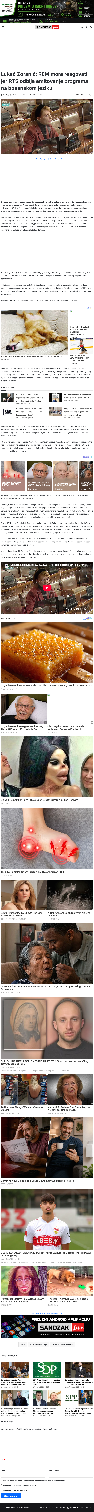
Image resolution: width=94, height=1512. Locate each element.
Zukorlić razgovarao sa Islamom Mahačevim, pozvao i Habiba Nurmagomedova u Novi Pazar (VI (15, 1411)
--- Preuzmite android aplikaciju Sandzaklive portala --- (47, 159)
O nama (80, 1508)
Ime (3, 1460)
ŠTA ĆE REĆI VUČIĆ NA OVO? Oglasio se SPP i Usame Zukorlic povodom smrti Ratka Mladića (29, 398)
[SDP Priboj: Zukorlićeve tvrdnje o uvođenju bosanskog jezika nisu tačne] (47, 1370)
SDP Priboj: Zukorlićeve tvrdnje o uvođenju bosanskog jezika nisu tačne (46, 1382)
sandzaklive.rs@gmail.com (66, 1508)
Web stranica (54, 1470)
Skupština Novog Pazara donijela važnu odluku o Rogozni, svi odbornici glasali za (78, 412)
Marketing (89, 1508)
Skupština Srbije (39, 1344)
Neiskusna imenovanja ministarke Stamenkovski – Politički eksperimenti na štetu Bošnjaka (79, 1411)
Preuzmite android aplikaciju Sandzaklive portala (47, 1313)
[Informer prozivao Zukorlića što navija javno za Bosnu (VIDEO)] (55, 397)
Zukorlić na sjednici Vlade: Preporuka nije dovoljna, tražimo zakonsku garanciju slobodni (14, 1382)
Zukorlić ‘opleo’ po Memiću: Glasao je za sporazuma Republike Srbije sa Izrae (44, 1411)
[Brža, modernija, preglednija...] (47, 1326)
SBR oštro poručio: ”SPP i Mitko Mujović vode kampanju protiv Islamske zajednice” (29, 412)
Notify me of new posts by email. (16, 1490)
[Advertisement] (47, 50)
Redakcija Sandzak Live (11, 95)
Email (3, 1470)
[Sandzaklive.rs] (47, 27)
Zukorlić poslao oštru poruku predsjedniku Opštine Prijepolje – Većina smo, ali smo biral (79, 1382)
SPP (23, 1344)
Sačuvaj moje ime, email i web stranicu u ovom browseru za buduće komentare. (34, 1481)
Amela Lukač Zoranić (63, 1344)
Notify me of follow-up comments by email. (20, 1485)
